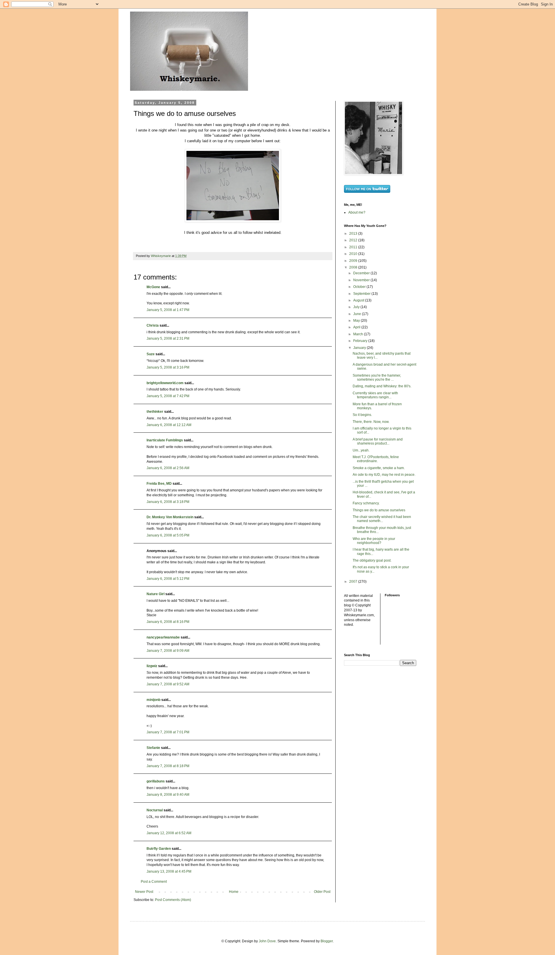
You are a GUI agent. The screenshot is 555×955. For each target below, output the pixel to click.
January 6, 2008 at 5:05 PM (168, 535)
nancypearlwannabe (163, 637)
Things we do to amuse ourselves (379, 510)
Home (233, 892)
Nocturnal (155, 810)
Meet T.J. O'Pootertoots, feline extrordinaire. (376, 459)
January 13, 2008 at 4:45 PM (169, 871)
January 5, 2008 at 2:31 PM (168, 338)
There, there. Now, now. (371, 422)
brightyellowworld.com (165, 383)
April (357, 327)
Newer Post (144, 892)
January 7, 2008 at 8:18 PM (168, 766)
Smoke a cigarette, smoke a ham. (379, 468)
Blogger (327, 941)
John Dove (267, 941)
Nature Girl (155, 594)
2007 (353, 582)
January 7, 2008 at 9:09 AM (168, 651)
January (360, 348)
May (357, 321)
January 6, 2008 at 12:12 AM (169, 425)
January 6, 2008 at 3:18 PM (168, 502)
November (362, 280)
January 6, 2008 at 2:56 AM (168, 468)
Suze (151, 354)
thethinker (155, 412)
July (356, 307)
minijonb (153, 700)
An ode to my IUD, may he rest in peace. (384, 475)
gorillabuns (156, 781)
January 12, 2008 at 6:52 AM (169, 833)
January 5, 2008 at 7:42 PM (168, 396)
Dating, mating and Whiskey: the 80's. (382, 386)
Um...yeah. (361, 450)
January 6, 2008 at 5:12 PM (168, 579)
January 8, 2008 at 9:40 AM (168, 795)
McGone (153, 287)
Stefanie (153, 748)
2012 (353, 240)
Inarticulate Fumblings (165, 440)
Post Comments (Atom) (173, 900)
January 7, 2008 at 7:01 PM (168, 732)
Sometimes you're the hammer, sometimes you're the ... (377, 377)
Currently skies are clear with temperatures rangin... (375, 395)
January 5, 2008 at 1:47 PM (168, 310)
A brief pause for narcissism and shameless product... (378, 441)
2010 (353, 254)
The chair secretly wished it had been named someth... (382, 519)
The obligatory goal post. (372, 560)
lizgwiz (152, 666)
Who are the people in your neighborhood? (374, 541)
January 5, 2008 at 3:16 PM (168, 367)
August (359, 300)
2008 (353, 267)
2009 (353, 261)
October (360, 287)
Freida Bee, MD (159, 484)
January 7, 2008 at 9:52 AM (168, 684)
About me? (356, 212)
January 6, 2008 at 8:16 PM (168, 622)
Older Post (322, 892)
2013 (353, 234)
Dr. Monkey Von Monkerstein (170, 517)
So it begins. (362, 415)
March (358, 334)
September (362, 294)
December (362, 273)
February (360, 341)
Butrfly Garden (159, 849)
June (357, 314)
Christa (153, 325)
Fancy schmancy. (366, 503)
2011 (353, 247)
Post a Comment (154, 882)
